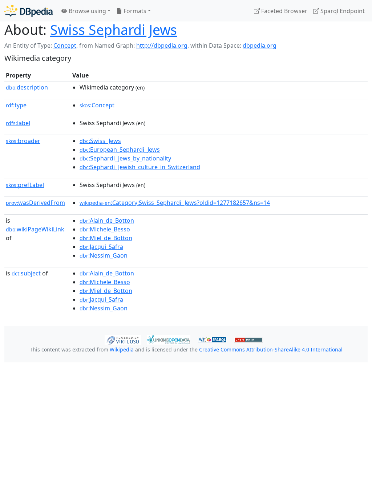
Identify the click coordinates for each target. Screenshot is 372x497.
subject (26, 273)
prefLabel (25, 185)
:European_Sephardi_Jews (120, 150)
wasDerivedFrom (35, 203)
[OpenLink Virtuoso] (123, 339)
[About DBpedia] (28, 11)
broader (23, 141)
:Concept (97, 105)
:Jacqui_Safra (101, 247)
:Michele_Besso (105, 229)
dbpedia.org (259, 45)
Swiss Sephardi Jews (113, 29)
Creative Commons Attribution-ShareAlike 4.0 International (271, 349)
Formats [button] (134, 11)
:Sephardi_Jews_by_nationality (125, 158)
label (18, 123)
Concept (64, 45)
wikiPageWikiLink (35, 229)
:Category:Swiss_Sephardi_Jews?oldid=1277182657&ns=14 (175, 203)
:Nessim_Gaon (104, 255)
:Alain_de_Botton (107, 220)
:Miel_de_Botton (106, 238)
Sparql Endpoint (342, 11)
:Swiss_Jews (100, 141)
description (27, 87)
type (16, 105)
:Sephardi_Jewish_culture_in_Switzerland (140, 167)
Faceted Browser (283, 11)
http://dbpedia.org (161, 45)
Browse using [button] (86, 11)
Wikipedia (122, 349)
